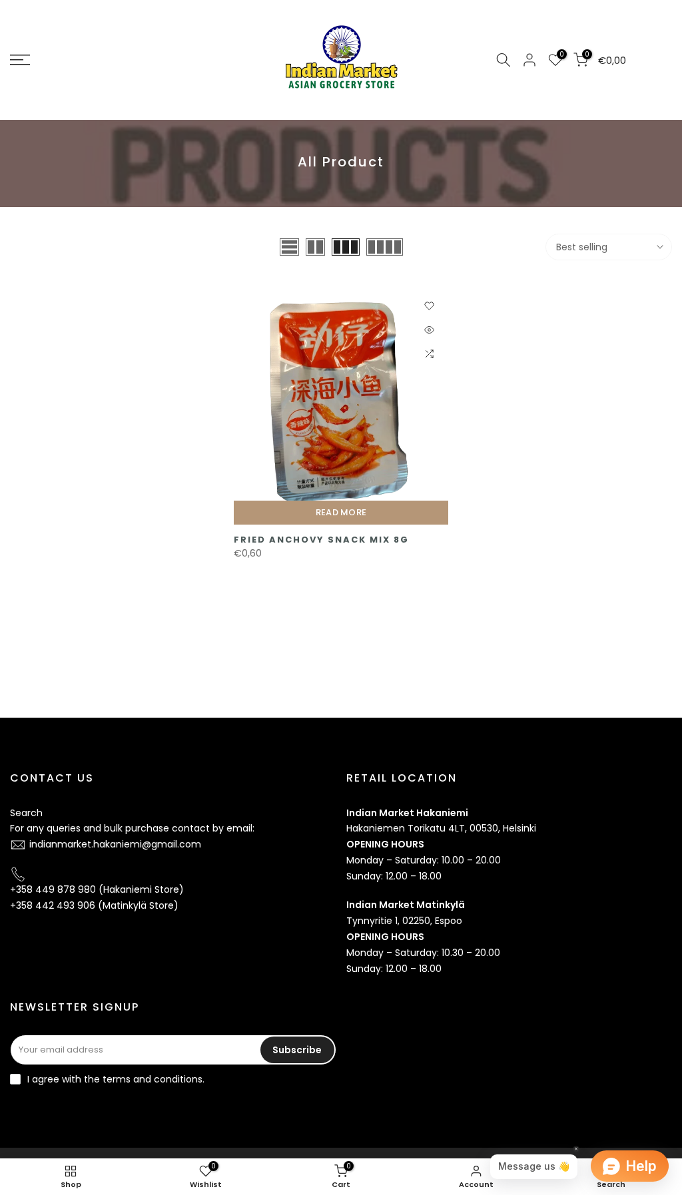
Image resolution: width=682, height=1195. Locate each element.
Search (26, 813)
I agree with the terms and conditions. (115, 1079)
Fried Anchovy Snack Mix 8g (321, 539)
